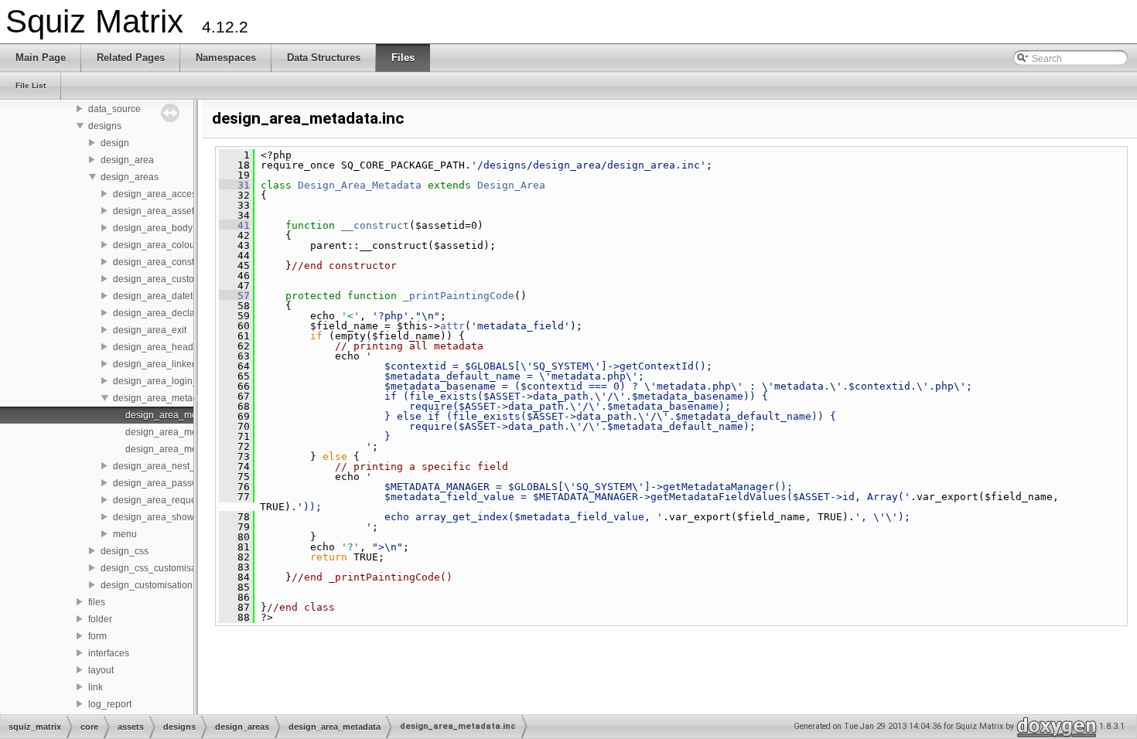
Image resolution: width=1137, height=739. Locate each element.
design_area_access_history (173, 194)
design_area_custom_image (173, 279)
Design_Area (511, 185)
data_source (114, 109)
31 (234, 185)
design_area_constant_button (176, 262)
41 (234, 225)
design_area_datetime (160, 296)
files (96, 602)
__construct (375, 225)
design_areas (130, 177)
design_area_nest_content (169, 466)
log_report (109, 704)
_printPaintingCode (458, 295)
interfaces (108, 653)
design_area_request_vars (170, 500)
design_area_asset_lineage (172, 211)
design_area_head (153, 347)
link (95, 687)
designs (104, 126)
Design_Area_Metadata (360, 185)
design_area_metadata (162, 398)
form (97, 636)
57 (234, 295)
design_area (127, 160)
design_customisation (147, 585)
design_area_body (153, 228)
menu (125, 534)
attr (452, 326)
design (115, 143)
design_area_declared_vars (172, 313)
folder (100, 619)
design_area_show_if (158, 517)
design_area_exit (149, 330)
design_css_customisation (156, 568)
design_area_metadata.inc (181, 415)
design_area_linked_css (165, 364)
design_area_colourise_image (177, 245)
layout (101, 670)
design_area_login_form (165, 381)
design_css (125, 551)
